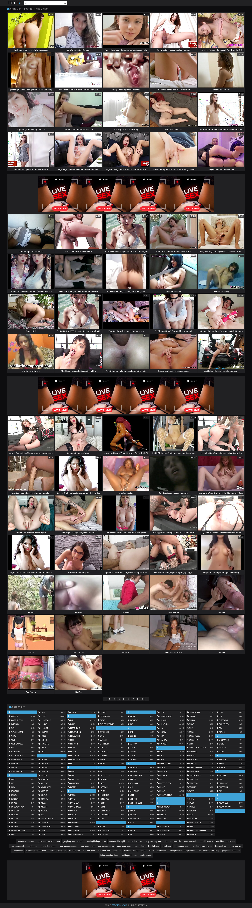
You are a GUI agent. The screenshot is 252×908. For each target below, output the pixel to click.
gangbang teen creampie (73, 841)
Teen (14, 3)
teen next (117, 851)
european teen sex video (36, 851)
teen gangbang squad (68, 846)
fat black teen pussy (48, 846)
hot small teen (104, 851)
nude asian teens (124, 846)
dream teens (18, 851)
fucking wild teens (129, 855)
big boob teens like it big (209, 851)
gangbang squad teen (231, 851)
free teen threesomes (26, 841)
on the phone (74, 851)
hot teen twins (89, 851)
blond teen (166, 846)
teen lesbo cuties (135, 841)
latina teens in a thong (109, 855)
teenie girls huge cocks (96, 841)
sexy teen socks (190, 841)
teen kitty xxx (153, 846)
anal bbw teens (207, 841)
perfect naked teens (58, 851)
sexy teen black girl (117, 841)
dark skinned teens (181, 846)
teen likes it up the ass (225, 841)
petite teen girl (235, 846)
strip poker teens (87, 846)
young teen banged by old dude (182, 851)
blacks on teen (146, 855)
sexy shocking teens (153, 841)
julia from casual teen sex (49, 841)
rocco (151, 851)
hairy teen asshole (173, 841)
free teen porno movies (202, 846)
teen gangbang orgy (106, 846)
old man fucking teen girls (135, 851)
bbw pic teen (140, 846)
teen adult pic (220, 846)
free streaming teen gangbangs (24, 846)
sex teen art (162, 851)
